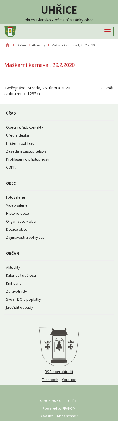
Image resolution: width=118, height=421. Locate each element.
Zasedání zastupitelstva (26, 151)
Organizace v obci (21, 221)
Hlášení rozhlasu (20, 143)
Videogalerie (17, 205)
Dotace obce (16, 229)
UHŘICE (59, 10)
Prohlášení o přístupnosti (27, 159)
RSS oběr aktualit (59, 371)
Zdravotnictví (17, 291)
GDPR (11, 167)
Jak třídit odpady (19, 307)
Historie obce (17, 213)
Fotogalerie (15, 197)
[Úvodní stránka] (59, 346)
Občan (21, 45)
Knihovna (14, 283)
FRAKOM (69, 408)
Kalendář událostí (21, 275)
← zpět (107, 88)
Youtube (69, 379)
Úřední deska (17, 135)
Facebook (50, 379)
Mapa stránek (67, 416)
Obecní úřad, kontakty (24, 127)
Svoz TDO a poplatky (23, 299)
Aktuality (38, 45)
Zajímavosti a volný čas (25, 237)
